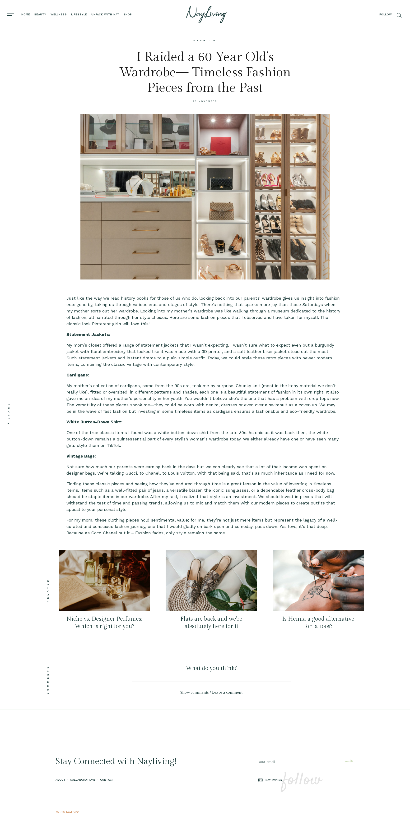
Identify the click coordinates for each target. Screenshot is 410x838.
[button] (211, 692)
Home (25, 14)
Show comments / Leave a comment (211, 692)
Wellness (59, 14)
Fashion (205, 40)
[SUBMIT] (347, 762)
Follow (385, 14)
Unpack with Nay (105, 14)
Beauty (40, 14)
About (60, 779)
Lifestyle (79, 14)
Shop (127, 14)
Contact (107, 779)
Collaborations (83, 779)
